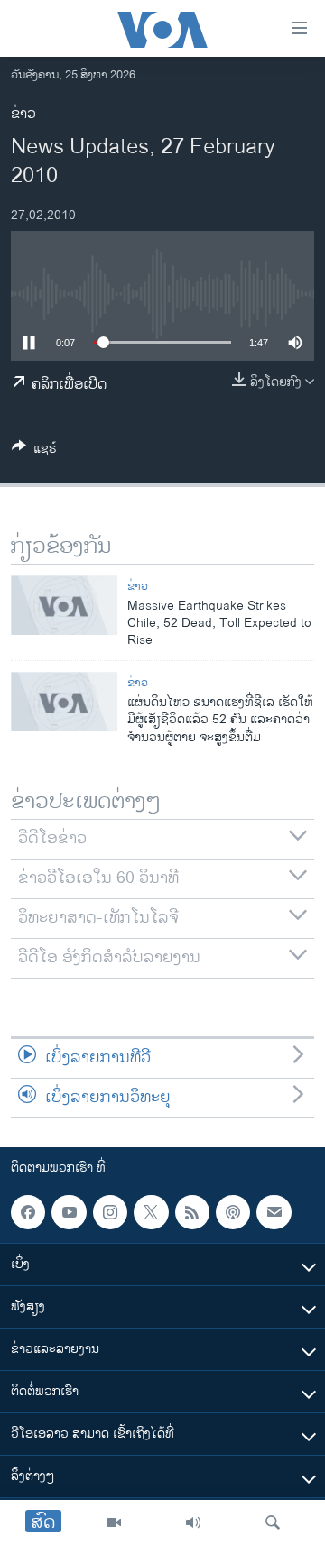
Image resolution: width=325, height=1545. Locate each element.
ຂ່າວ (23, 114)
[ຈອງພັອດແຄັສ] (273, 1212)
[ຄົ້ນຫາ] (273, 1522)
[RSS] (192, 1212)
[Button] (34, 451)
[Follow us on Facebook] (28, 1212)
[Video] (114, 1522)
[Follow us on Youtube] (68, 1212)
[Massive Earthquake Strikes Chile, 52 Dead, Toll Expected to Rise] (64, 605)
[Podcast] (233, 1212)
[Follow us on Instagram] (110, 1212)
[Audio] (193, 1522)
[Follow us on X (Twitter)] (151, 1212)
